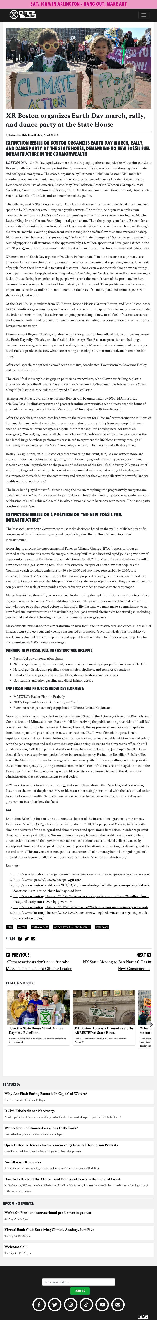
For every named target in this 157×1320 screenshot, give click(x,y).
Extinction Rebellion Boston (25, 135)
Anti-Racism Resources (22, 1162)
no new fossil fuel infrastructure (72, 927)
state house (102, 927)
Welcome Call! (15, 1247)
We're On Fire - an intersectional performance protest (47, 1213)
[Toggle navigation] (143, 15)
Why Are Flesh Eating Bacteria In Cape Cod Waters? (45, 1094)
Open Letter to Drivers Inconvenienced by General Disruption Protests (61, 1145)
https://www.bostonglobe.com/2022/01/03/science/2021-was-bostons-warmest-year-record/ (80, 907)
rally (9, 927)
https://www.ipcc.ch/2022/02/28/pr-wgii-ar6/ (47, 879)
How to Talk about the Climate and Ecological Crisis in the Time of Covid (62, 1179)
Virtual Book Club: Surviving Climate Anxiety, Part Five (49, 1230)
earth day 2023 (40, 927)
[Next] (151, 1025)
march (21, 927)
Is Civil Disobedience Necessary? (29, 1111)
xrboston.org (116, 857)
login (143, 1317)
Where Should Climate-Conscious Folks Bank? (41, 1128)
